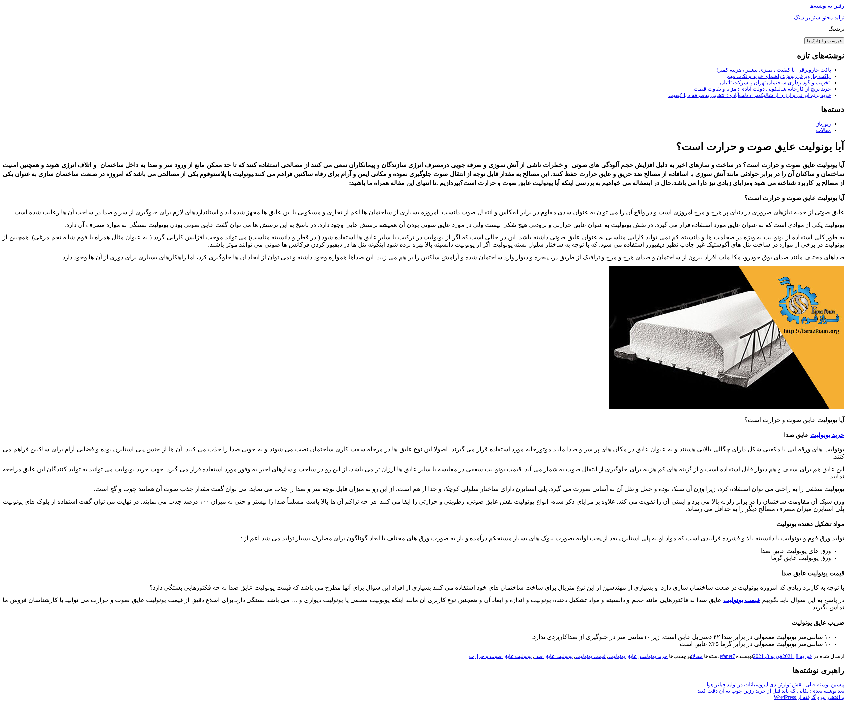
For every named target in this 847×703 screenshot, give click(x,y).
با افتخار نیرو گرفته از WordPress (809, 697)
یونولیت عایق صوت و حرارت (500, 656)
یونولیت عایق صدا (553, 656)
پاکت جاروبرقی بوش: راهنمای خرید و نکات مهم (778, 76)
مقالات (823, 130)
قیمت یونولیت (590, 656)
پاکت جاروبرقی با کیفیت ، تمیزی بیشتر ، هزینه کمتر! (773, 70)
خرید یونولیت (827, 435)
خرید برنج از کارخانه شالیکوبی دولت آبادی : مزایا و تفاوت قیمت (762, 89)
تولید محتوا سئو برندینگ (819, 17)
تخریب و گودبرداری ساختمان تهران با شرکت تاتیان (775, 82)
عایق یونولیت (622, 656)
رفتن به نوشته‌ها (826, 6)
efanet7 (727, 656)
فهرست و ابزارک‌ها (824, 40)
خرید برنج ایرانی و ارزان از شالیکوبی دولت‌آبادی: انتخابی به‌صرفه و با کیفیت (749, 95)
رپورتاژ (823, 124)
